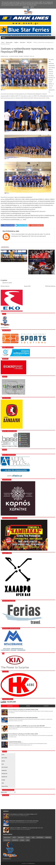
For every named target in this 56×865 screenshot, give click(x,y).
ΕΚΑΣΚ (3, 761)
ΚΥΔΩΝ (3, 780)
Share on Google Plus (37, 225)
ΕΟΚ (3, 764)
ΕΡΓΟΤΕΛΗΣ (5, 767)
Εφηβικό (21, 56)
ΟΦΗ (3, 783)
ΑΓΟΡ (3, 754)
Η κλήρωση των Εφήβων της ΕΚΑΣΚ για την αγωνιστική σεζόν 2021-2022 (26, 827)
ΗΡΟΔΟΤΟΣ (4, 773)
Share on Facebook (9, 225)
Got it (32, 7)
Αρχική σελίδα (27, 286)
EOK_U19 (32, 56)
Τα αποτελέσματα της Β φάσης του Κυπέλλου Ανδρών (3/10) (23, 814)
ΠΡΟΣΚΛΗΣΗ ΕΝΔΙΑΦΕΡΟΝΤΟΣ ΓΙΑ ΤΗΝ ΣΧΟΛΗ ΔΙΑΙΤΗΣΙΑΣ (23, 820)
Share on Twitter (23, 225)
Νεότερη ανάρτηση (5, 286)
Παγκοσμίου (26, 56)
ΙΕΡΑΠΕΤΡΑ (4, 776)
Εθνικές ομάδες (14, 56)
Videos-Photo (5, 786)
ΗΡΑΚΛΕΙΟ (4, 770)
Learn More (26, 7)
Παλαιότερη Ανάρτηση (50, 286)
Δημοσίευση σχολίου (7, 282)
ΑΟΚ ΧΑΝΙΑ (4, 757)
